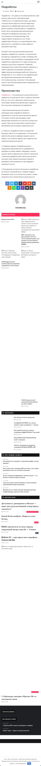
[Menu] (38, 1)
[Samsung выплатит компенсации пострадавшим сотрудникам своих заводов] (10, 255)
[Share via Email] (27, 188)
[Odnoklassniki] (10, 188)
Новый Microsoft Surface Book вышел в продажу (25, 439)
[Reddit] (29, 183)
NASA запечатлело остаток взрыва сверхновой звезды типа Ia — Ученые (18, 528)
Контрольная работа (7, 219)
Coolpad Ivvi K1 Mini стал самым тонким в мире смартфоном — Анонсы (26, 424)
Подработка (5, 95)
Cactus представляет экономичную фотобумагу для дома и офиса (29, 402)
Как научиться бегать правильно (24, 417)
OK (29, 763)
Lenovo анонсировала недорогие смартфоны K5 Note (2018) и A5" (25, 446)
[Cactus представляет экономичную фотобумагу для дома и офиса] (30, 324)
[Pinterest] (25, 183)
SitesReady (20, 207)
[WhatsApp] (14, 188)
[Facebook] (7, 183)
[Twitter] (12, 183)
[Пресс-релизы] (2, 2)
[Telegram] (18, 188)
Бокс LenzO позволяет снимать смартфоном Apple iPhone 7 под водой (26, 431)
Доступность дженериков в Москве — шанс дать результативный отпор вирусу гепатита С (20, 506)
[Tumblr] (20, 183)
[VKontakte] (34, 183)
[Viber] (23, 188)
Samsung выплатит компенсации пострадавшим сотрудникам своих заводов (10, 264)
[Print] (31, 188)
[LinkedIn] (16, 183)
